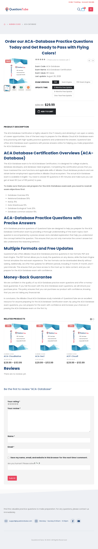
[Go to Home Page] (4, 24)
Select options (27, 327)
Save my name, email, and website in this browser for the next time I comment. (49, 457)
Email (11, 447)
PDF (55, 82)
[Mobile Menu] (90, 9)
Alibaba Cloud (9, 354)
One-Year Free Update (63, 95)
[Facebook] (72, 521)
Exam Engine (67, 82)
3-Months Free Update (63, 87)
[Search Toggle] (79, 9)
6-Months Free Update (63, 91)
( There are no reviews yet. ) (58, 60)
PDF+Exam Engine (83, 82)
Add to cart (47, 111)
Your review (14, 408)
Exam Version (42, 82)
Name (11, 436)
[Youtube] (78, 521)
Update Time (41, 87)
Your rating (14, 401)
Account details (88, 2)
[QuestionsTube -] (16, 9)
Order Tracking (74, 2)
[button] (7, 71)
